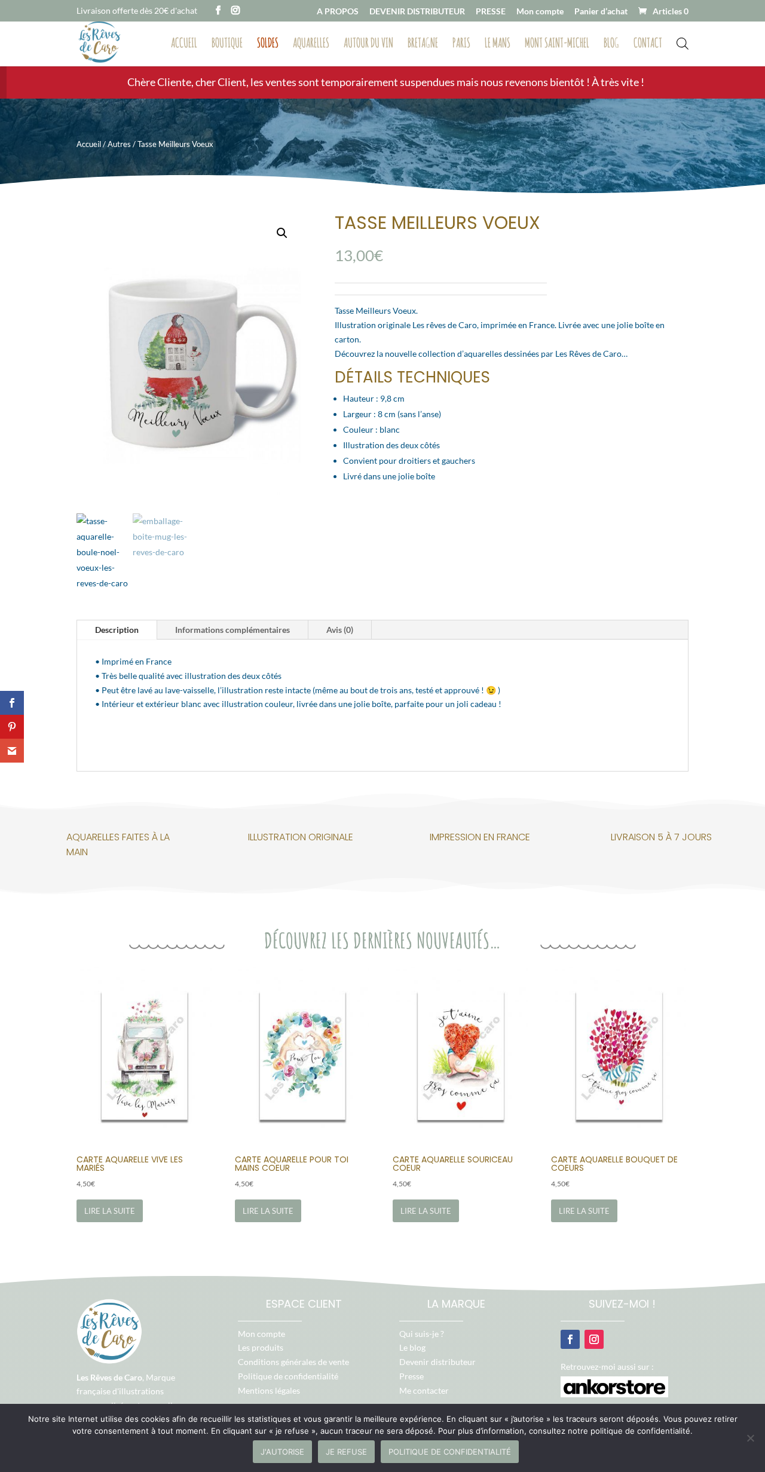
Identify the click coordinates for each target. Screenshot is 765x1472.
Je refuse (346, 1451)
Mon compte (540, 11)
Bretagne (423, 44)
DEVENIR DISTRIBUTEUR (417, 11)
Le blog (412, 1347)
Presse (411, 1376)
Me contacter (424, 1390)
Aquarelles (311, 44)
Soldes (268, 44)
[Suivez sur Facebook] (570, 1339)
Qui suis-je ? (421, 1334)
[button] (282, 233)
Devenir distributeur (437, 1362)
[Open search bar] (682, 42)
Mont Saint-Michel (557, 44)
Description (117, 630)
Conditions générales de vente (293, 1362)
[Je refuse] (750, 1438)
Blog (611, 44)
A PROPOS (338, 11)
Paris (461, 44)
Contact (648, 44)
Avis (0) (339, 630)
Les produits (260, 1347)
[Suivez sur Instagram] (594, 1339)
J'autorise (282, 1451)
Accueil (184, 44)
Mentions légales (269, 1390)
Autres (119, 144)
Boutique (227, 44)
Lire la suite (109, 1211)
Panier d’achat (601, 11)
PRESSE (491, 11)
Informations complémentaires (232, 630)
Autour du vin (368, 44)
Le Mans (497, 44)
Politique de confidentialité (288, 1376)
